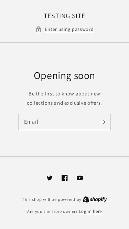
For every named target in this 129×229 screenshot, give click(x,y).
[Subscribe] (102, 121)
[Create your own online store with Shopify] (95, 199)
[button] (64, 29)
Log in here (90, 211)
